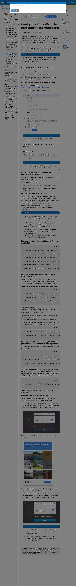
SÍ (13, 10)
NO (17, 10)
